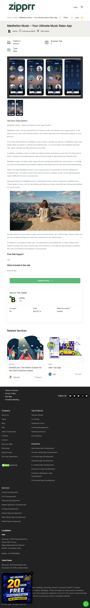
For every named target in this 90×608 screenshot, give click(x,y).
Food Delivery (36, 436)
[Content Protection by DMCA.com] (10, 465)
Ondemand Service (38, 432)
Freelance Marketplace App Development (41, 474)
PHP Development (9, 496)
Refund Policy (7, 452)
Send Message (44, 317)
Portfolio (5, 436)
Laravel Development (10, 492)
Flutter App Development (11, 521)
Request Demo (44, 281)
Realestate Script (37, 423)
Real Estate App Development (42, 448)
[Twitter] (74, 396)
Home (9, 18)
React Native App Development (14, 517)
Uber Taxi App (54, 368)
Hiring (4, 419)
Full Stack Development (10, 500)
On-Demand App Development (43, 480)
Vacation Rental (37, 415)
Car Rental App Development (42, 456)
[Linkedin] (86, 396)
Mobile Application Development (14, 505)
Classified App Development (42, 461)
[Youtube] (78, 396)
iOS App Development (10, 509)
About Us (5, 415)
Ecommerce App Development (43, 469)
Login (75, 7)
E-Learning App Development (42, 465)
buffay (22, 298)
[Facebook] (70, 396)
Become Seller (7, 444)
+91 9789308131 (14, 553)
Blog (3, 423)
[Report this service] (82, 17)
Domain (11, 364)
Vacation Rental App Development (44, 452)
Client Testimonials (9, 432)
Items (15, 18)
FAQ (3, 427)
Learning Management (39, 427)
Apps (15, 51)
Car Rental (35, 419)
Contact (5, 440)
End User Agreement (9, 456)
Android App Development (12, 513)
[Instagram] (82, 396)
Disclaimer (6, 448)
